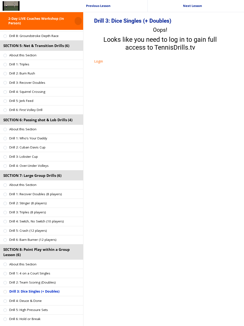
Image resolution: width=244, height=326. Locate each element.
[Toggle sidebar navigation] (81, 21)
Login (98, 61)
